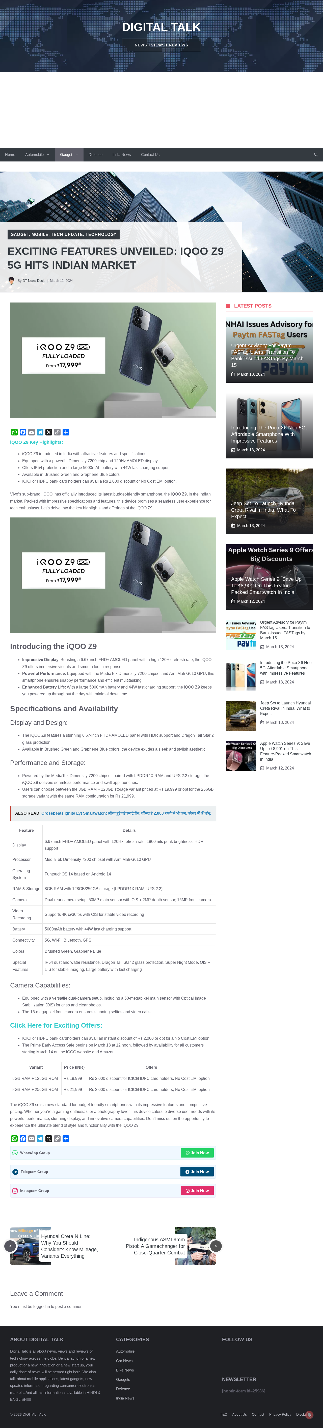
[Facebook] (23, 432)
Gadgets (123, 1379)
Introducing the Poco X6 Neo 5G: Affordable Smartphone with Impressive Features (269, 434)
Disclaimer (304, 1414)
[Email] (31, 432)
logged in (41, 1306)
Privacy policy (280, 1414)
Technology (101, 234)
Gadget (66, 154)
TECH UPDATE (67, 234)
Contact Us (150, 154)
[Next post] (216, 1246)
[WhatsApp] (14, 432)
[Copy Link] (57, 432)
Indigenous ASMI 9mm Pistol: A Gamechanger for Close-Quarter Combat (155, 1246)
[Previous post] (10, 1246)
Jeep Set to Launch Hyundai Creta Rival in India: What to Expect (263, 510)
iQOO (47, 494)
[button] (316, 154)
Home (10, 154)
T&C (223, 1414)
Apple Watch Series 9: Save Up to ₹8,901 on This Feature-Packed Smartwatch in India (266, 585)
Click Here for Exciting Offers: (56, 1025)
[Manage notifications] (309, 1415)
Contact (258, 1414)
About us (239, 1414)
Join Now (200, 1153)
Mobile (40, 234)
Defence (95, 154)
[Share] (66, 432)
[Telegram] (40, 432)
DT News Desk (34, 281)
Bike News (125, 1370)
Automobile (34, 154)
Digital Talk (161, 27)
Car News (124, 1361)
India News (122, 154)
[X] (48, 432)
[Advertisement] (161, 110)
